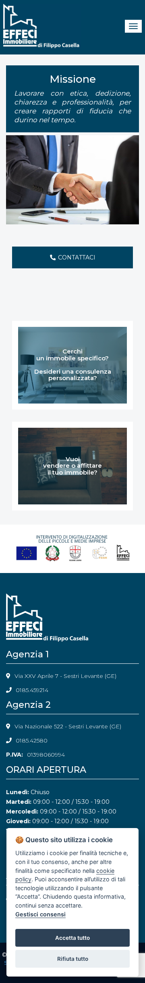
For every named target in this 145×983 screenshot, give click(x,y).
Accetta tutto (72, 938)
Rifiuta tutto (72, 959)
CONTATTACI (76, 257)
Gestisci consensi (40, 914)
